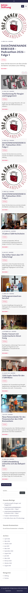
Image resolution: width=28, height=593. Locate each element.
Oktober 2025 (8, 543)
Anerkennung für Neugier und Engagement (13, 95)
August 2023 (7, 565)
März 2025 (7, 548)
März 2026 (7, 541)
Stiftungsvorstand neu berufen (11, 297)
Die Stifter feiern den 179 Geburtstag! (12, 256)
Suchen (5, 490)
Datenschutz (20, 590)
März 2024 (7, 558)
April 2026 (7, 539)
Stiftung (22, 45)
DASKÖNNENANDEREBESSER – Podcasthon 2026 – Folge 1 (14, 196)
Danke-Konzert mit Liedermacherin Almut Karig (11, 336)
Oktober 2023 (8, 563)
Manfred (3, 41)
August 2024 (7, 553)
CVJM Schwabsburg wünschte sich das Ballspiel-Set (14, 464)
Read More (22, 60)
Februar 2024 (7, 560)
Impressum (8, 590)
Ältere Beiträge (6, 484)
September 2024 (8, 551)
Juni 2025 (6, 546)
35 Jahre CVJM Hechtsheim (13, 234)
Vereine (4, 237)
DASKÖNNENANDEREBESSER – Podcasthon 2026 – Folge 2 (14, 145)
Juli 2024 (6, 556)
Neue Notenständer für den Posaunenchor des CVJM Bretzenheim (13, 419)
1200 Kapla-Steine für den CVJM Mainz (13, 376)
